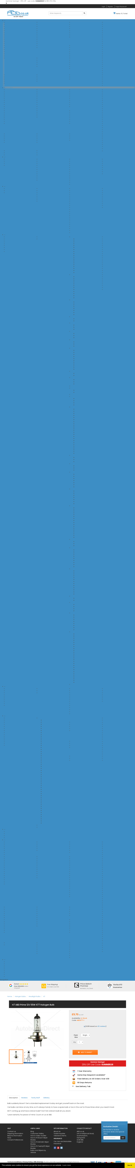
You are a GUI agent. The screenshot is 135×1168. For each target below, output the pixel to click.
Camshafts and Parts (79, 859)
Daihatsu (46, 745)
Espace (78, 512)
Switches (41, 873)
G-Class (78, 430)
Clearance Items (60, 1136)
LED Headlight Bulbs (13, 90)
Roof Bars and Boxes (13, 974)
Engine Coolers (44, 911)
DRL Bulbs (9, 33)
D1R (39, 159)
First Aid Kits (108, 744)
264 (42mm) (43, 136)
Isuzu (45, 762)
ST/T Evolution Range (111, 277)
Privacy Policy (28, 1162)
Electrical (9, 848)
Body (8, 844)
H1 (39, 22)
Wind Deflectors (12, 722)
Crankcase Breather (78, 863)
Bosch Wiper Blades (45, 189)
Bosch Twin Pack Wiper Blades (115, 195)
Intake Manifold (77, 876)
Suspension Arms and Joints (114, 934)
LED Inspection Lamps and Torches (84, 949)
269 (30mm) (43, 138)
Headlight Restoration (14, 699)
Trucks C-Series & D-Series (85, 527)
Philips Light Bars (12, 249)
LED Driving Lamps (110, 260)
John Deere (75, 386)
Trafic (77, 525)
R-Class (78, 439)
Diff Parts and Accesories (15, 911)
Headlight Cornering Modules (115, 170)
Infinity (45, 760)
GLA (76, 434)
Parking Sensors (110, 733)
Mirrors (8, 878)
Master (78, 518)
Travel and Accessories (14, 976)
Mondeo (78, 363)
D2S (39, 165)
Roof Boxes (10, 720)
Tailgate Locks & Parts (112, 916)
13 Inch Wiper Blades (78, 197)
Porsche (74, 489)
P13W (73, 119)
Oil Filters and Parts (111, 884)
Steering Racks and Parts (80, 928)
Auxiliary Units (11, 245)
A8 (76, 264)
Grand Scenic (80, 514)
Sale (7, 960)
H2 (39, 24)
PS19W (73, 121)
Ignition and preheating (15, 863)
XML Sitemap (38, 1162)
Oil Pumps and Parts (78, 882)
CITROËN (74, 300)
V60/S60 (78, 623)
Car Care (9, 686)
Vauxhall (74, 602)
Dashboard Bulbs (12, 50)
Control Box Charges (79, 861)
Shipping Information (15, 1133)
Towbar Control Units (13, 943)
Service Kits (10, 926)
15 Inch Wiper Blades (78, 201)
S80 (76, 619)
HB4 (39, 43)
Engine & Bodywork (78, 712)
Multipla (78, 342)
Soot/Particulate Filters (112, 876)
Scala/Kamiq (80, 588)
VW (72, 632)
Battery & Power (11, 829)
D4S (39, 174)
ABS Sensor (108, 842)
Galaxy (78, 359)
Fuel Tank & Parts (110, 899)
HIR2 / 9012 (42, 92)
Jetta (77, 651)
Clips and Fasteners (78, 844)
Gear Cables (10, 920)
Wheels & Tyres (76, 697)
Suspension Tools (110, 937)
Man (44, 777)
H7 (39, 31)
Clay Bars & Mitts (77, 693)
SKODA (73, 569)
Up (76, 678)
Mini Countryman (81, 460)
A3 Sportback (80, 249)
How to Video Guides (38, 1136)
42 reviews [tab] (101, 1026)
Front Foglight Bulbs (13, 24)
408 (76, 483)
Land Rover (75, 394)
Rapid (77, 584)
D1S (39, 161)
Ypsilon (78, 390)
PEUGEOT (74, 472)
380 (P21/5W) (108, 45)
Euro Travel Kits (109, 722)
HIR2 (39, 45)
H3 (39, 27)
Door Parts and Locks (112, 909)
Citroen (45, 737)
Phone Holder (109, 758)
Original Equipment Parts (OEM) (17, 165)
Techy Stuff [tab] (35, 1098)
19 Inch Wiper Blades (78, 210)
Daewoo (46, 743)
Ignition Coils (76, 911)
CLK (76, 424)
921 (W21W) (108, 69)
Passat (78, 657)
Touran (78, 670)
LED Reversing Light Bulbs (15, 109)
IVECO (45, 764)
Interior (8, 865)
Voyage (78, 680)
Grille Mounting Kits (111, 270)
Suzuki (45, 813)
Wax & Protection (77, 695)
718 (76, 491)
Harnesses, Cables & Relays (114, 159)
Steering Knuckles (110, 930)
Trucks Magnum (81, 529)
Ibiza (77, 556)
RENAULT (74, 506)
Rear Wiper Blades (110, 193)
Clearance (10, 964)
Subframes (108, 932)
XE (76, 380)
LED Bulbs (9, 88)
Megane (78, 520)
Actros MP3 (79, 413)
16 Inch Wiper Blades (78, 203)
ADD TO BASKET (86, 1052)
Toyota (45, 815)
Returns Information (14, 1136)
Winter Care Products (14, 703)
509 (7, 153)
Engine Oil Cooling (45, 916)
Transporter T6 (80, 676)
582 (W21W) (75, 52)
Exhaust (8, 852)
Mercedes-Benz (49, 781)
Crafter (78, 642)
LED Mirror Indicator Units (15, 243)
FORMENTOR (79, 319)
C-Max (77, 350)
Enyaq (77, 573)
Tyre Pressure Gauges (112, 699)
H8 (39, 33)
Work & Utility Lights (111, 264)
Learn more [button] (66, 1165)
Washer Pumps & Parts (47, 951)
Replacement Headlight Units (17, 239)
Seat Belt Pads (109, 752)
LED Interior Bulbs (12, 113)
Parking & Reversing (13, 731)
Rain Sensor (42, 945)
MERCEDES (75, 407)
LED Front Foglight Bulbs (14, 92)
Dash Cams (10, 726)
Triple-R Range (109, 279)
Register (110, 6)
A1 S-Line (78, 241)
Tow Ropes (75, 758)
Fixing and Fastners (78, 943)
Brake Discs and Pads (112, 844)
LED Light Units (11, 970)
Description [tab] (13, 1098)
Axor (77, 415)
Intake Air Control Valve (79, 873)
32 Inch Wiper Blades (79, 231)
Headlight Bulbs (12, 22)
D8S (39, 178)
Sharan (78, 663)
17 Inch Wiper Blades (78, 205)
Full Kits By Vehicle (45, 718)
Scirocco (78, 661)
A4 (76, 252)
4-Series (78, 542)
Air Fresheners (11, 689)
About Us (57, 1131)
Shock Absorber (110, 928)
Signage (9, 882)
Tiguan (77, 665)
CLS (76, 426)
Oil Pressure (75, 880)
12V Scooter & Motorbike (15, 54)
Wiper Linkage (43, 947)
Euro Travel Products (111, 724)
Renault (45, 798)
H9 (39, 35)
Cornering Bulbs (12, 27)
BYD (44, 729)
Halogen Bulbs (11, 20)
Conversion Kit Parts (13, 163)
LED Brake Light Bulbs (13, 102)
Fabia (77, 575)
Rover (45, 800)
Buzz (77, 638)
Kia (44, 771)
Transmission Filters (111, 886)
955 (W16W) (42, 64)
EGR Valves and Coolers (80, 867)
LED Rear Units (11, 241)
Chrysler (46, 735)
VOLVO (73, 613)
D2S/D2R (74, 182)
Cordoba (78, 554)
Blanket (106, 741)
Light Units (9, 235)
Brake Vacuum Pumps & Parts (115, 848)
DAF (72, 323)
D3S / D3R (41, 115)
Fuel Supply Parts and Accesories (116, 897)
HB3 (39, 41)
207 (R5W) (107, 35)
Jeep (44, 768)
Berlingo (78, 302)
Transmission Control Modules (17, 930)
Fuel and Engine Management (17, 857)
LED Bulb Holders (12, 119)
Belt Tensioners (44, 842)
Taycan (78, 502)
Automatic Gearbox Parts (15, 907)
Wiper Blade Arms (110, 199)
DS (72, 331)
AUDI (72, 237)
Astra (77, 605)
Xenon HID (9, 157)
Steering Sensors (77, 930)
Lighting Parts (11, 884)
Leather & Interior (77, 703)
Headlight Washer (45, 943)
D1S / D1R (41, 111)
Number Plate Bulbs (13, 41)
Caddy (78, 640)
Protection (75, 951)
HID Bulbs (107, 165)
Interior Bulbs (11, 48)
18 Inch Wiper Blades (78, 207)
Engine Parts (10, 850)
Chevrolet (46, 733)
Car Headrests (11, 735)
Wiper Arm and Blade (112, 201)
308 (76, 481)
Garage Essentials (13, 876)
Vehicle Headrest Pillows (113, 750)
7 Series (78, 283)
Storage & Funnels (78, 955)
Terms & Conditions (14, 1162)
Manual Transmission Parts (16, 924)
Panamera (79, 499)
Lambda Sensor (110, 869)
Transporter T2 (80, 672)
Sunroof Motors (109, 913)
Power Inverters (77, 745)
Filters (8, 855)
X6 (76, 294)
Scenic (77, 523)
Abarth (45, 720)
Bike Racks (10, 724)
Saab (45, 802)
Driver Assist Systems (46, 865)
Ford (73, 348)
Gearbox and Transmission (16, 859)
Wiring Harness (44, 876)
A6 (76, 258)
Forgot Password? (121, 6)
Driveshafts (10, 913)
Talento (78, 344)
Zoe (76, 535)
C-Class (78, 420)
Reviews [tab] (24, 1098)
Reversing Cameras (111, 737)
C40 (76, 615)
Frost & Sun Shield (110, 748)
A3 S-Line (78, 247)
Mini (72, 455)
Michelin (41, 193)
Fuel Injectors (109, 892)
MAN (72, 397)
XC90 (77, 628)
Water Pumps (76, 894)
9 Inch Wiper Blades (78, 189)
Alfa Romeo (47, 722)
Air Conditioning (44, 907)
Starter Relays (43, 871)
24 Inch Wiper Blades (79, 220)
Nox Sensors (108, 901)
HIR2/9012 (74, 180)
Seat (73, 548)
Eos (76, 644)
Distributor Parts (77, 907)
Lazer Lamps (10, 247)
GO (123, 1138)
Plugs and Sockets (45, 867)
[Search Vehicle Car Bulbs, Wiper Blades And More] (84, 13)
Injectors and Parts (111, 867)
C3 (76, 306)
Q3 (76, 266)
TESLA (73, 596)
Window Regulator (78, 850)
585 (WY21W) (75, 54)
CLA (76, 422)
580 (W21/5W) (109, 50)
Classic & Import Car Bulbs (16, 52)
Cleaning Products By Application (18, 691)
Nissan (73, 464)
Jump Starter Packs (13, 836)
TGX (76, 403)
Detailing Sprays (77, 701)
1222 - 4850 (79, 409)
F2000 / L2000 (80, 399)
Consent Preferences (15, 1140)
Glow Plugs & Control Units (81, 909)
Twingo (78, 533)
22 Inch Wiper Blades (79, 216)
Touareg (78, 668)
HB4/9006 (74, 178)
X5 (76, 291)
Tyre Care (9, 695)
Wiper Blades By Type (14, 193)
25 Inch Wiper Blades (79, 222)
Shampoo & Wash (78, 689)
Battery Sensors (44, 861)
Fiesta (77, 352)
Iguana (41, 195)
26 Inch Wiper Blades (79, 224)
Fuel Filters (107, 882)
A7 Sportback (80, 262)
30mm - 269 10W (12, 77)
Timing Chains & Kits (46, 848)
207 (76, 476)
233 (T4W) (107, 37)
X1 (76, 287)
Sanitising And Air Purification (16, 701)
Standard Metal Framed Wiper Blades (118, 191)
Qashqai (78, 468)
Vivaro (77, 609)
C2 (76, 304)
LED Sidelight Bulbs (13, 94)
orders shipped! (21, 986)
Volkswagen (43, 237)
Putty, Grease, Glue (78, 953)
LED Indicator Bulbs (13, 96)
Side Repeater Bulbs (13, 45)
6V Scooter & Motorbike (14, 56)
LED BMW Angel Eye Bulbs (47, 151)
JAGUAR (74, 378)
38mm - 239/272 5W (13, 79)
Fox (76, 647)
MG (44, 783)
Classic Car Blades (111, 203)
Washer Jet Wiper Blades (113, 197)
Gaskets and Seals (78, 871)
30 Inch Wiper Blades (79, 228)
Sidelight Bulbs (11, 29)
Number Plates (11, 880)
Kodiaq (78, 579)
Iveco (73, 371)
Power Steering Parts (78, 924)
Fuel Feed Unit (109, 890)
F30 (76, 285)
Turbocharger (76, 892)
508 (76, 485)
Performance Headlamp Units (17, 237)
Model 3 (78, 598)
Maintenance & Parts (13, 840)
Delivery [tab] (46, 1098)
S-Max (77, 365)
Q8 (76, 270)
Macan (78, 497)
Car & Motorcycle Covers (15, 697)
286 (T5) (9, 151)
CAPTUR (78, 508)
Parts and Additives (111, 871)
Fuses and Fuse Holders (80, 945)
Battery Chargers (77, 741)
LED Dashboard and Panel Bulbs (18, 115)
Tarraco (78, 563)
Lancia (73, 388)
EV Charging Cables (13, 834)
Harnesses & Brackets (14, 252)
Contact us (11, 1131)
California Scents (44, 689)
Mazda (45, 779)
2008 (77, 474)
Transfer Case (11, 928)
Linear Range (109, 273)
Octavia (78, 581)
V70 (76, 626)
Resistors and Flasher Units (16, 121)
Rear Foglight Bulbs (13, 35)
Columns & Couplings (79, 920)
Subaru (45, 810)
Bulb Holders (108, 943)
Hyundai (46, 758)
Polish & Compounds (79, 691)
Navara (78, 466)
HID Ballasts (108, 161)
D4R (39, 172)
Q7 (76, 268)
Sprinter (78, 443)
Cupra (45, 739)
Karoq (77, 577)
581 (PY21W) (75, 50)
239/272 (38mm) (44, 134)
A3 (76, 245)
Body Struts (75, 842)
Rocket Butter (109, 691)
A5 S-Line (78, 256)
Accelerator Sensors (46, 857)
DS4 (76, 333)
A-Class (78, 411)
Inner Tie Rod (76, 922)
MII (76, 560)
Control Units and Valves (47, 909)
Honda (45, 756)
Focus (77, 355)
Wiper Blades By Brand (14, 189)
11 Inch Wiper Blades (78, 193)
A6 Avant (78, 260)
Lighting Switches (110, 949)
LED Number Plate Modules (114, 243)
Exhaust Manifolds (110, 861)
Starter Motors (43, 869)
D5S (39, 176)
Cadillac (46, 731)
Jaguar (45, 766)
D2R (39, 163)
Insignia (78, 607)
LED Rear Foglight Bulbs (14, 100)
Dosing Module (109, 859)
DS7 (76, 336)
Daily (77, 373)
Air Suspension (109, 920)
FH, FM (77, 617)
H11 (39, 37)
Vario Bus (78, 449)
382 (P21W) (75, 45)
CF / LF (77, 325)
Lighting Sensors (110, 947)
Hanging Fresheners (45, 691)
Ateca (77, 552)
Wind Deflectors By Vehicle (114, 718)
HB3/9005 (74, 176)
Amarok (78, 634)
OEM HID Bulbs (11, 159)
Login (103, 6)
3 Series (78, 279)
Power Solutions (12, 733)
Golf (76, 649)
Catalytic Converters (111, 857)
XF (76, 327)
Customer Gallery (37, 1133)
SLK (76, 441)
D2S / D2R (41, 113)
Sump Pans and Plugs (79, 888)
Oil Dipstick (75, 878)
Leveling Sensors (110, 926)
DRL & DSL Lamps (110, 258)
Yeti (76, 592)
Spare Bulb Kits (109, 727)
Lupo (77, 655)
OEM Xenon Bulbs (12, 972)
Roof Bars (9, 718)
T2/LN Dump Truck (82, 445)
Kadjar (77, 516)
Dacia (45, 741)
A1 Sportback (80, 243)
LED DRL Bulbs (11, 98)
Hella (40, 199)
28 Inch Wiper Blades (79, 226)
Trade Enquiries (59, 1133)
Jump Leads (75, 743)
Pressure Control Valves (113, 903)
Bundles (74, 707)
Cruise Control (43, 863)
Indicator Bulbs (11, 31)
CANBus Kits (108, 268)
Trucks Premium (81, 531)
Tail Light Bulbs (11, 39)
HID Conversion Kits (13, 161)
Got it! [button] (130, 1165)
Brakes (8, 846)
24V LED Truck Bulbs (13, 123)
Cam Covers (76, 857)
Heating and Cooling (13, 861)
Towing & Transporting (14, 741)
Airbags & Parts (109, 907)
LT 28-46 (78, 653)
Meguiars (107, 689)
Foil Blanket (108, 746)
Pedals (73, 846)
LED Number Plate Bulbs (14, 107)
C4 (76, 308)
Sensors (74, 886)
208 (76, 478)
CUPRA (73, 317)
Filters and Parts (12, 918)
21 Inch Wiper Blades (78, 214)
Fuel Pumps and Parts (112, 894)
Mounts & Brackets (111, 275)
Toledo (78, 565)
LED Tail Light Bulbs (13, 104)
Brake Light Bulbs (12, 37)
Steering (9, 867)
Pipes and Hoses (77, 884)
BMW (73, 275)
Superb (78, 590)
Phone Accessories (13, 743)
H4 (39, 29)
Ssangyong (47, 808)
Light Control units (110, 945)
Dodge (45, 747)
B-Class (78, 418)
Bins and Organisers (13, 737)
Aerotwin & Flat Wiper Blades (114, 189)
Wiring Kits (107, 283)
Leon (77, 558)
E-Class (78, 428)
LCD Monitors (109, 731)
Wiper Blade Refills (110, 205)
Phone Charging (110, 756)
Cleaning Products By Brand (16, 693)
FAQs (9, 1138)
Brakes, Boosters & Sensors (114, 850)
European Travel (12, 729)
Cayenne (78, 495)
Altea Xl (78, 550)
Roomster (79, 586)
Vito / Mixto (79, 451)
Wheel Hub (108, 939)
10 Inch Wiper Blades (78, 191)
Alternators (42, 859)
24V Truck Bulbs (11, 58)
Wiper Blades (10, 186)
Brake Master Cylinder (112, 846)
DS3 (76, 312)
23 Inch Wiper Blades (79, 218)
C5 (76, 310)
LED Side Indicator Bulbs (15, 111)
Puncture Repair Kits (111, 697)
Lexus (45, 775)
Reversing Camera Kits (112, 735)
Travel (8, 716)
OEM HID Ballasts (110, 172)
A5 (76, 254)
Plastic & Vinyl (76, 705)
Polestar (46, 794)
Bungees (74, 756)
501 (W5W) (108, 39)
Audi (105, 247)
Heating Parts (43, 918)
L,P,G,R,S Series (80, 544)
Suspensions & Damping (15, 869)
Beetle (77, 636)
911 (76, 493)
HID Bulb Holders (110, 163)
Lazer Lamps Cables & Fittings (115, 287)
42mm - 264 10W (12, 81)
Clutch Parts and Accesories (16, 909)
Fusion (77, 357)
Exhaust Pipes (109, 863)
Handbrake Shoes (110, 852)
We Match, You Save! (86, 986)
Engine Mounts (76, 869)
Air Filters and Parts (111, 880)
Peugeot (46, 792)
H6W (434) (108, 41)
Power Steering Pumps (79, 926)
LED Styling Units (44, 153)
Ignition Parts (76, 913)
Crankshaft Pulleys (78, 865)
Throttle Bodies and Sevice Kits (82, 890)
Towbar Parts (11, 871)
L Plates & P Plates (12, 745)
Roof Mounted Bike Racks (80, 726)
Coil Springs (108, 924)
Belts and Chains (12, 842)
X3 (76, 289)
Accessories (75, 710)
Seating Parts (109, 911)
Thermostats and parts (47, 922)
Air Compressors (110, 695)
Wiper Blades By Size (13, 191)
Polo (77, 659)
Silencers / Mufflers (111, 873)
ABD (39, 197)
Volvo (45, 821)
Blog (32, 1131)
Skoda (45, 806)
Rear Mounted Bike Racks (80, 724)
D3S (39, 170)
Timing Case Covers (46, 846)
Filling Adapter (11, 916)
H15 (39, 39)
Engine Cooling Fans (46, 913)
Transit (77, 367)
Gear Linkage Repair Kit (14, 922)
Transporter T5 (80, 674)
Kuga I (77, 361)
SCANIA (73, 539)
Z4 (76, 296)
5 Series (78, 281)
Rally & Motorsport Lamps (113, 262)
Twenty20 (41, 191)
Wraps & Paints (11, 705)
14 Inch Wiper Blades (78, 199)
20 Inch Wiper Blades (79, 212)
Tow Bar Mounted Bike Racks (81, 729)
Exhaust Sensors (110, 865)
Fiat (72, 340)
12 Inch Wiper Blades (78, 195)
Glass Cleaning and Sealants (82, 699)
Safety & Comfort (12, 739)
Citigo (77, 571)
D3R (39, 168)
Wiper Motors (43, 949)
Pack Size (76, 1036)
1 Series (78, 277)
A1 (76, 239)
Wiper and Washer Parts (15, 873)
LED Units (9, 117)
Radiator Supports (78, 848)
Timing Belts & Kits (45, 844)
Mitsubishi (46, 787)
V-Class (78, 447)
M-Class (78, 436)
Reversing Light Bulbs (14, 43)
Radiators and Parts (45, 920)
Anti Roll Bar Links (110, 922)
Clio (76, 510)
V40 (76, 621)
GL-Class (78, 432)
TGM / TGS (79, 401)
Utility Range (108, 281)
